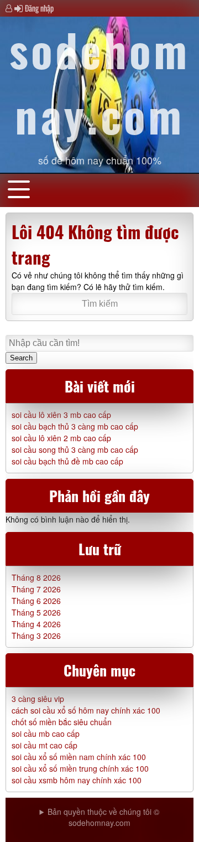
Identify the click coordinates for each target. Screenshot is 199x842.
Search (21, 358)
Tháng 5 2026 (36, 612)
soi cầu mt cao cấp (44, 745)
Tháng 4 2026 (36, 623)
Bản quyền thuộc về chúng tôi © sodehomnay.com (103, 817)
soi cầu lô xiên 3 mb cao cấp (61, 414)
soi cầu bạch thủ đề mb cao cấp (67, 461)
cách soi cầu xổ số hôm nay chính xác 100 (86, 710)
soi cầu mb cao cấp (46, 733)
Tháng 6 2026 (36, 600)
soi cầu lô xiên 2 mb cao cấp (61, 437)
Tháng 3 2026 (36, 635)
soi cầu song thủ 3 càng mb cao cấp (75, 449)
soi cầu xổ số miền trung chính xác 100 (80, 768)
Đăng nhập (39, 8)
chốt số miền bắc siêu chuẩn (62, 721)
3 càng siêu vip (38, 698)
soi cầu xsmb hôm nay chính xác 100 (77, 780)
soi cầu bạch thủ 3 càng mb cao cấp (75, 426)
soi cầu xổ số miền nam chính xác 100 (79, 756)
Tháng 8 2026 (36, 577)
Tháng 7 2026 (36, 589)
